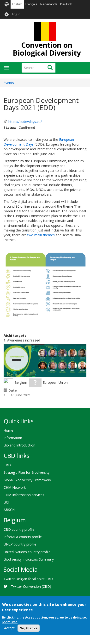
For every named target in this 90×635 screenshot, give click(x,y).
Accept (9, 628)
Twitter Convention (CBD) (31, 586)
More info (10, 622)
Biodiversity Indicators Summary (29, 559)
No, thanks (28, 628)
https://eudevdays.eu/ (25, 121)
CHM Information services (24, 495)
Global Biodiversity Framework (27, 480)
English (17, 4)
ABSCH (9, 509)
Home (8, 430)
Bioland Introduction (19, 445)
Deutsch (66, 4)
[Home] (45, 31)
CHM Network (15, 487)
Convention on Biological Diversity (47, 49)
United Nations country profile (27, 552)
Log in (16, 14)
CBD (7, 465)
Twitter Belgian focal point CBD (28, 579)
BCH (7, 502)
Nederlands (48, 4)
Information (13, 438)
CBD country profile (19, 529)
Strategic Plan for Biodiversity (26, 472)
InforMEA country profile (23, 537)
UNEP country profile (20, 544)
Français (31, 4)
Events (9, 82)
